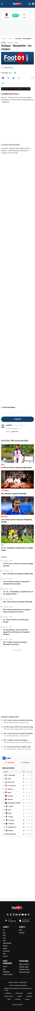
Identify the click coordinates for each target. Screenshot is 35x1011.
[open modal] (33, 4)
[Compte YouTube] (22, 914)
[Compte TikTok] (19, 914)
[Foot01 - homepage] (17, 4)
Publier (17, 419)
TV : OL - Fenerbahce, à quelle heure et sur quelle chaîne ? (18, 593)
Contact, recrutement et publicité (18, 985)
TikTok (9, 999)
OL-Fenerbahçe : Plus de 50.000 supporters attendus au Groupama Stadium (16, 632)
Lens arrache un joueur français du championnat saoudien (16, 583)
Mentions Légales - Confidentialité (17, 982)
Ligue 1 (3, 43)
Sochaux (15, 94)
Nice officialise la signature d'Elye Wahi (18, 574)
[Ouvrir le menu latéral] (2, 4)
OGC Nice (5, 491)
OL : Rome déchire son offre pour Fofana (16, 621)
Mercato (4, 517)
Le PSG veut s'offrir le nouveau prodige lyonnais (18, 565)
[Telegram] (13, 78)
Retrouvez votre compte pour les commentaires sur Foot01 (18, 989)
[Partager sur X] (8, 78)
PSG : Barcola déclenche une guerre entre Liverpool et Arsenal (17, 611)
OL (2, 545)
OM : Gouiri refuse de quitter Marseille (17, 602)
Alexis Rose (8, 67)
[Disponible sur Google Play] (10, 920)
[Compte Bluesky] (25, 914)
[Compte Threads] (28, 914)
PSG (2, 464)
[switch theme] (29, 4)
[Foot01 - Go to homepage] (18, 907)
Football (30, 993)
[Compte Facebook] (11, 914)
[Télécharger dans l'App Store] (24, 920)
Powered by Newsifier (17, 1004)
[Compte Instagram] (14, 914)
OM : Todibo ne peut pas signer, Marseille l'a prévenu (15, 643)
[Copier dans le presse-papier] (19, 78)
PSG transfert (19, 993)
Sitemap (27, 999)
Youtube (20, 996)
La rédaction (8, 993)
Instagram (29, 996)
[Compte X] (8, 914)
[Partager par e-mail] (3, 83)
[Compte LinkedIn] (16, 914)
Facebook (17, 999)
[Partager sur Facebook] (3, 78)
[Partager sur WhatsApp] (15, 73)
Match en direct (9, 996)
